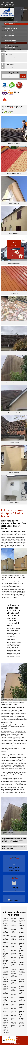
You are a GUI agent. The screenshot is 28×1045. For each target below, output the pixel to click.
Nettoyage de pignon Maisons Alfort (13, 997)
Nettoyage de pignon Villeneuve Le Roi (5, 982)
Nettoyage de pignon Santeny (5, 1017)
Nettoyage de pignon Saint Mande (14, 920)
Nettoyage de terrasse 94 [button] (10, 33)
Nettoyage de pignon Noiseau (13, 969)
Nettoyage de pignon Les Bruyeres (5, 921)
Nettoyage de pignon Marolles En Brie (14, 976)
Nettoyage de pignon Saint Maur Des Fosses (6, 1030)
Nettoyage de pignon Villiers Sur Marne (5, 961)
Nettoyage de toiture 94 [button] (9, 35)
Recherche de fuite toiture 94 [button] (11, 28)
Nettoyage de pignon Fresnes (21, 932)
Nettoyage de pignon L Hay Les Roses (22, 921)
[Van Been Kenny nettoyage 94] (9, 12)
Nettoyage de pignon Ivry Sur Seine (13, 1024)
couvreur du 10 (9, 107)
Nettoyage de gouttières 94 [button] (10, 40)
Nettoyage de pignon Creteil (21, 945)
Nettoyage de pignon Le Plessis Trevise (13, 939)
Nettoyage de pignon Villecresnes (6, 993)
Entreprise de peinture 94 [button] (10, 47)
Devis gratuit (14, 243)
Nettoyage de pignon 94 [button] (10, 23)
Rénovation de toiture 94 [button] (10, 42)
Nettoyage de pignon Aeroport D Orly (5, 947)
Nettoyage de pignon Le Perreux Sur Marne (13, 946)
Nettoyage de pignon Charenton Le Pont (21, 965)
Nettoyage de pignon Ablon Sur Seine (21, 1024)
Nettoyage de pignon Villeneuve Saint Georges (5, 974)
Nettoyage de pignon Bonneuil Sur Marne (21, 993)
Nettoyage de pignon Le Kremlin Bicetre (13, 1010)
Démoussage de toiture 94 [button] (10, 18)
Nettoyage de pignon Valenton (5, 999)
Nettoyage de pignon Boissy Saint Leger (22, 1000)
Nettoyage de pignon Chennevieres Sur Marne (22, 972)
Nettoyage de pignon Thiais (5, 1004)
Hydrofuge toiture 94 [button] (9, 30)
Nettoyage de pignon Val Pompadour (5, 940)
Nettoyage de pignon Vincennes (5, 967)
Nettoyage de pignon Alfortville (21, 1018)
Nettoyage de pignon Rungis (13, 925)
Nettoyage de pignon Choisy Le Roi (21, 951)
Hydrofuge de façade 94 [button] (9, 45)
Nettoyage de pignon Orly (13, 964)
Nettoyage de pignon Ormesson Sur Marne (13, 952)
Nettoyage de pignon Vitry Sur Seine (5, 954)
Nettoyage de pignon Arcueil (21, 1013)
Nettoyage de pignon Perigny (13, 959)
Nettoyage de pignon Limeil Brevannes (13, 1004)
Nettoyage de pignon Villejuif (5, 988)
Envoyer (23, 76)
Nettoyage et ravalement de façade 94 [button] (12, 37)
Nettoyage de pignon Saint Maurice (5, 1023)
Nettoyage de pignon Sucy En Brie (5, 1010)
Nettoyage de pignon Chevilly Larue (21, 958)
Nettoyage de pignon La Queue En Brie (13, 932)
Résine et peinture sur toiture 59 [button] (11, 21)
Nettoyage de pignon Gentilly (21, 927)
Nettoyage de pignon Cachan (21, 986)
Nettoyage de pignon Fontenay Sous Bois (21, 939)
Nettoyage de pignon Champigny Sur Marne (22, 980)
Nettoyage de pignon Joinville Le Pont (13, 1017)
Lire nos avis (9, 1042)
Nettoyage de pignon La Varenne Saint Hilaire (6, 933)
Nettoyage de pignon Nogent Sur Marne (13, 983)
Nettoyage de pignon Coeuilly (5, 927)
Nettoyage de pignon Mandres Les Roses (13, 990)
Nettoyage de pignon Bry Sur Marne (21, 1007)
